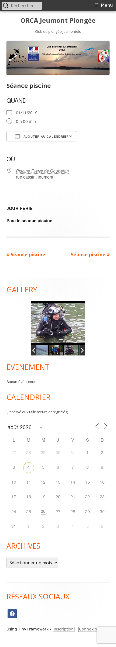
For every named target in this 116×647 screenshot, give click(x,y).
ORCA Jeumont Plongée (58, 20)
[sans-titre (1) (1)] (42, 350)
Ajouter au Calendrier (45, 136)
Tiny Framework (33, 629)
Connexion (89, 629)
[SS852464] (57, 350)
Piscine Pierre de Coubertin (42, 171)
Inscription (64, 629)
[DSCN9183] (72, 350)
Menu (107, 5)
